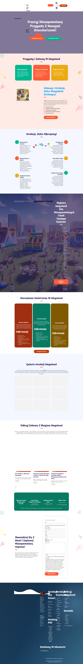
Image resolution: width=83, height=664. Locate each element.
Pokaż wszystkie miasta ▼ (44, 650)
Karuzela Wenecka (23, 322)
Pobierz (50, 641)
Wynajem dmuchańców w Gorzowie (42, 607)
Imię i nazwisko (47, 528)
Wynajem (28, 10)
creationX (42, 618)
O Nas (27, 5)
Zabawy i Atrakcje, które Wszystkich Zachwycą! (54, 91)
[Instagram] (42, 593)
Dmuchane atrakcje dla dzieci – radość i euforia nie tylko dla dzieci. (41, 475)
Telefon (46, 535)
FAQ (27, 8)
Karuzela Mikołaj (59, 323)
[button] (57, 3)
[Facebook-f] (41, 593)
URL (45, 522)
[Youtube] (44, 593)
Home (27, 4)
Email (46, 531)
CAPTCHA (46, 571)
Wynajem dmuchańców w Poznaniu (42, 611)
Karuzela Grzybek (41, 318)
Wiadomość (47, 541)
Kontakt (27, 32)
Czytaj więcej (17, 480)
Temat (46, 538)
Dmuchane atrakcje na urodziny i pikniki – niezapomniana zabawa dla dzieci (58, 476)
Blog (27, 30)
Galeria (27, 29)
